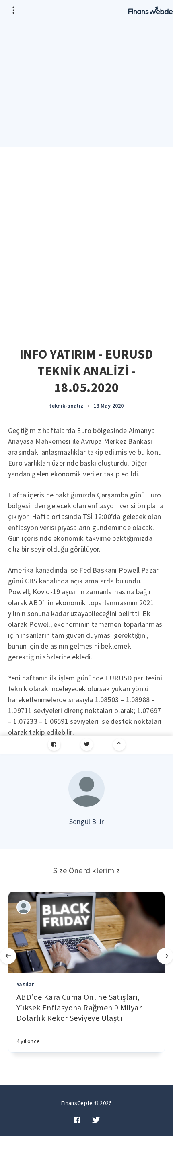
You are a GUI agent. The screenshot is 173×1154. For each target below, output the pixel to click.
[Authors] (23, 907)
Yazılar (25, 984)
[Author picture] (86, 789)
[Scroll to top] (119, 744)
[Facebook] (54, 744)
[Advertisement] (86, 237)
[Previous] (8, 956)
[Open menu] (13, 10)
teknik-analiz (66, 405)
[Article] (86, 932)
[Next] (165, 956)
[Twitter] (86, 744)
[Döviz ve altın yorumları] (150, 10)
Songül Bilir (86, 821)
